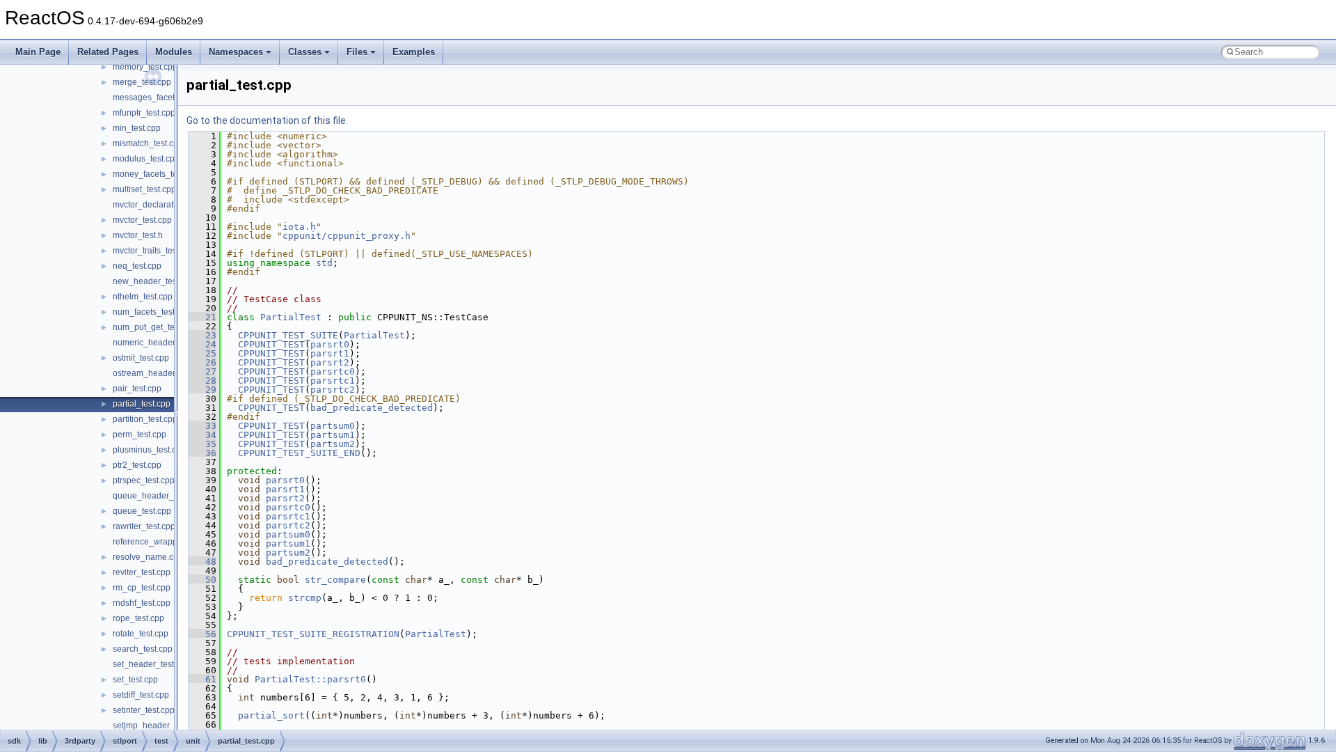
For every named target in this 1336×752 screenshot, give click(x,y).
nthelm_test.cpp (143, 296)
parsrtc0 (332, 371)
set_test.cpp (135, 679)
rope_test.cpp (138, 618)
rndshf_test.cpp (141, 603)
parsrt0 (329, 344)
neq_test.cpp (137, 266)
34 (202, 435)
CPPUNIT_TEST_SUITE (288, 335)
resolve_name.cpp (148, 557)
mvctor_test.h (138, 235)
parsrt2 (329, 362)
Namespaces (236, 52)
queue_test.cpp (142, 511)
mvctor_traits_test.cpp (154, 251)
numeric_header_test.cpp (161, 342)
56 (202, 634)
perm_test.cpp (139, 434)
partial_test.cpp (141, 404)
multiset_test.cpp (144, 189)
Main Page (38, 52)
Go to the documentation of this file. (267, 120)
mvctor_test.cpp (142, 220)
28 (202, 380)
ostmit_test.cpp (141, 358)
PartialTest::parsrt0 (310, 679)
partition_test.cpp (145, 419)
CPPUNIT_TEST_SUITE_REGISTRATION (313, 634)
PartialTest (290, 317)
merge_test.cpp (142, 82)
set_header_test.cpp (151, 664)
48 (202, 561)
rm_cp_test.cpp (141, 588)
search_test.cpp (143, 649)
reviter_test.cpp (141, 572)
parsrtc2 (332, 389)
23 (202, 335)
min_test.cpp (137, 128)
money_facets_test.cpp (156, 174)
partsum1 (332, 435)
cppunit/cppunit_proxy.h (347, 235)
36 (202, 453)
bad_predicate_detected (371, 407)
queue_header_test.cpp (158, 496)
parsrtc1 (332, 380)
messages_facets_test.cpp (163, 97)
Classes (304, 52)
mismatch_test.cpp (148, 143)
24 (202, 344)
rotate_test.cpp (140, 634)
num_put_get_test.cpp (155, 327)
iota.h (299, 226)
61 (202, 679)
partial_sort (271, 715)
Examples (413, 52)
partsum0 (332, 426)
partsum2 (332, 444)
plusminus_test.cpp (149, 450)
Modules (173, 52)
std (324, 263)
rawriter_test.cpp (144, 526)
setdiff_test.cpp (141, 695)
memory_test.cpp (145, 67)
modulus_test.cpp (146, 159)
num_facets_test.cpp (152, 312)
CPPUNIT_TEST (271, 344)
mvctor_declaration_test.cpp (166, 205)
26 (202, 362)
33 (202, 426)
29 (202, 389)
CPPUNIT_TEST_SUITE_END (299, 453)
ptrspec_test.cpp (144, 480)
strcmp (304, 598)
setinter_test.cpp (144, 710)
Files (357, 52)
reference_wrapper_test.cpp (166, 542)
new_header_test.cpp (154, 281)
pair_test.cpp (137, 388)
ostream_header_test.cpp (161, 373)
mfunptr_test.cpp (144, 113)
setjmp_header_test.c (153, 725)
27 (202, 371)
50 (202, 579)
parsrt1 (329, 353)
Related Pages (107, 52)
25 (202, 353)
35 (202, 444)
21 (202, 317)
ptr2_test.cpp (137, 465)
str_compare (335, 579)
